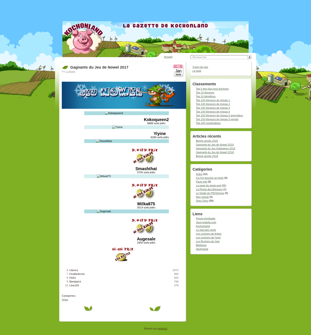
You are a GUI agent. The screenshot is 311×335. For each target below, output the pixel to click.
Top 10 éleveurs (205, 92)
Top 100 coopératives (208, 123)
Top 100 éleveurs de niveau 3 (213, 107)
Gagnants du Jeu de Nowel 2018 (215, 152)
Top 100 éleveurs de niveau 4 (213, 111)
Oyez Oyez (202, 200)
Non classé (202, 197)
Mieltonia (201, 245)
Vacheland (202, 249)
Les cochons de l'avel (208, 237)
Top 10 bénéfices (206, 96)
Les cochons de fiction (209, 233)
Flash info (201, 181)
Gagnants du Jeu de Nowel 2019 (215, 144)
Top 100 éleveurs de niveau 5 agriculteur (219, 115)
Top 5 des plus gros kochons (212, 88)
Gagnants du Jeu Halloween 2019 (215, 148)
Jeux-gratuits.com (206, 222)
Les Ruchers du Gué (208, 241)
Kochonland (203, 226)
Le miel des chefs (206, 230)
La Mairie (70, 71)
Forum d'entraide (205, 218)
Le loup (197, 70)
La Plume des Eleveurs (209, 189)
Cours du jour (200, 67)
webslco (162, 328)
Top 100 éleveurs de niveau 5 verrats (217, 119)
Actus (65, 299)
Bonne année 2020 (207, 140)
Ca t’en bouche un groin (210, 177)
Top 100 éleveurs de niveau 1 (213, 100)
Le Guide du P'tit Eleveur (210, 193)
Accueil (168, 56)
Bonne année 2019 (207, 156)
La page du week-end (208, 185)
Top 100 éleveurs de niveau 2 (213, 104)
